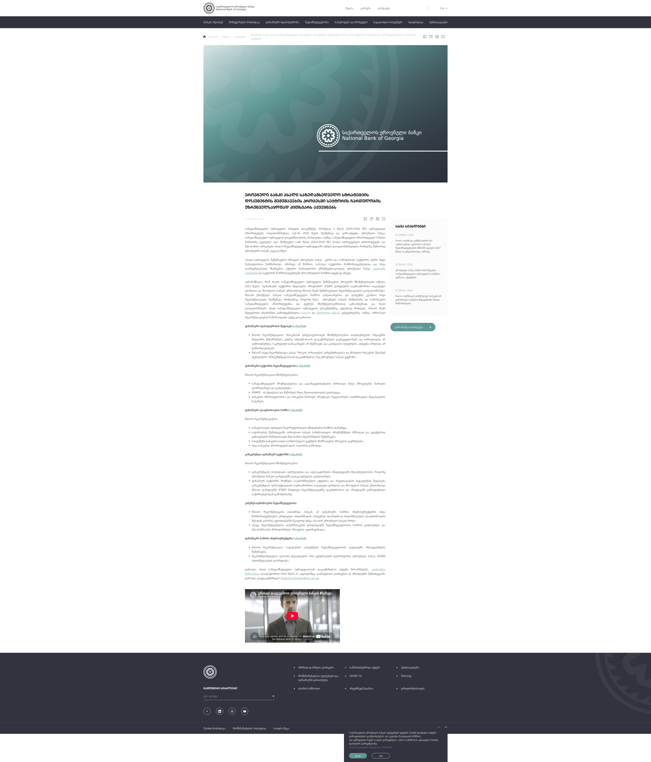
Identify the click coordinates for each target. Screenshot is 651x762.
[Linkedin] (431, 36)
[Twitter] (437, 36)
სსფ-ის (306, 312)
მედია (226, 36)
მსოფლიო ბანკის (328, 312)
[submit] (428, 8)
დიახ (358, 755)
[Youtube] (244, 711)
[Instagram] (232, 711)
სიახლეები (240, 36)
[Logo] (228, 8)
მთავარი (213, 36)
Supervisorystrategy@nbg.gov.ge (300, 578)
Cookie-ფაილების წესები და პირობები (370, 747)
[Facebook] (425, 36)
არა (381, 755)
